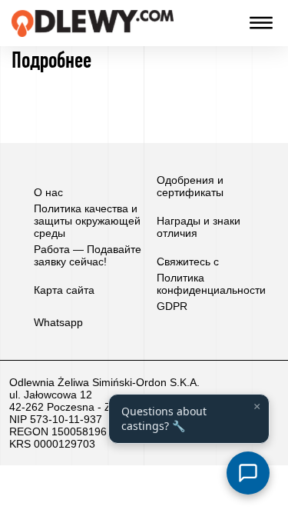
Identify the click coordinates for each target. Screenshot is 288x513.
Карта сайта (64, 290)
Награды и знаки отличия (198, 227)
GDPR (172, 306)
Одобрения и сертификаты (190, 186)
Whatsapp (58, 322)
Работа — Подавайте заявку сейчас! (87, 255)
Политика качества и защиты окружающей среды (87, 220)
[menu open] (261, 23)
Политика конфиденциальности (211, 283)
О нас (48, 192)
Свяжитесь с (188, 261)
